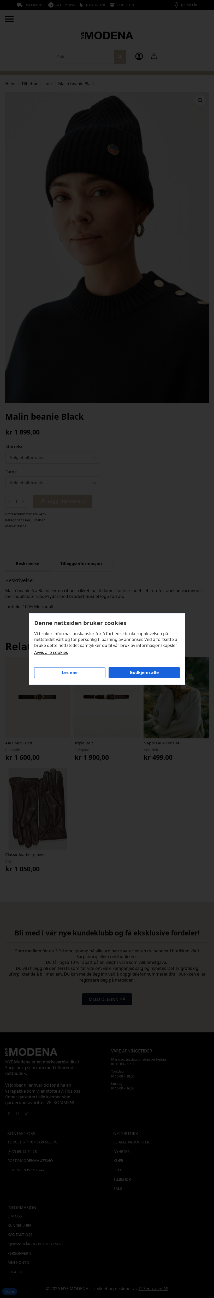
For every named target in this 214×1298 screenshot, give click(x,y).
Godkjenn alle (144, 672)
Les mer (70, 672)
